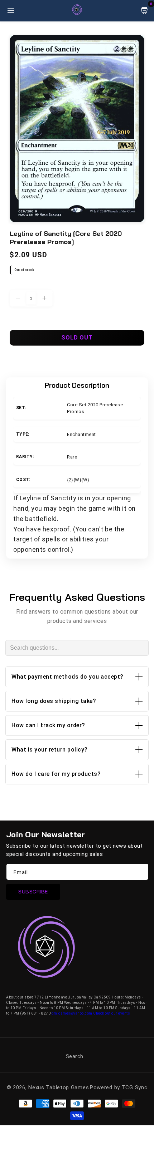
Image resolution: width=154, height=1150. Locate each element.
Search (74, 1056)
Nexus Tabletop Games (58, 1087)
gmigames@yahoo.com (72, 1013)
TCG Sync (135, 1087)
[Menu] (11, 11)
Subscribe (33, 891)
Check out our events (111, 1013)
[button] (77, 677)
